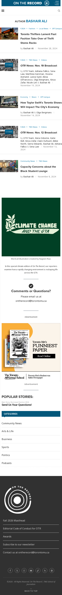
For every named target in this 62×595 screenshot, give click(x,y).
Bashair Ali (28, 48)
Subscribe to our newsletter (19, 544)
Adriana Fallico (42, 71)
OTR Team (28, 71)
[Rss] (44, 570)
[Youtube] (31, 570)
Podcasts (7, 463)
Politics (6, 455)
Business (7, 439)
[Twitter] (17, 570)
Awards (7, 536)
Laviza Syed (35, 76)
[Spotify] (51, 570)
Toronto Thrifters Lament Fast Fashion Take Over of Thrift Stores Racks (38, 38)
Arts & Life (8, 431)
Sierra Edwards (35, 143)
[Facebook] (10, 570)
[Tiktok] (38, 570)
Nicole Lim (32, 82)
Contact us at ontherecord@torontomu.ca (26, 552)
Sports (5, 447)
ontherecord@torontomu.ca (31, 301)
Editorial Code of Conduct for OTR (22, 528)
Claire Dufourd (44, 140)
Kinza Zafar (30, 140)
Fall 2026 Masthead (14, 520)
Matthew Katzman (35, 74)
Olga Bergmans (41, 79)
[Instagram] (24, 570)
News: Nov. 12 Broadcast (38, 132)
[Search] (58, 10)
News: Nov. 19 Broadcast (38, 66)
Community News (12, 423)
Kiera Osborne (42, 138)
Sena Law (34, 146)
